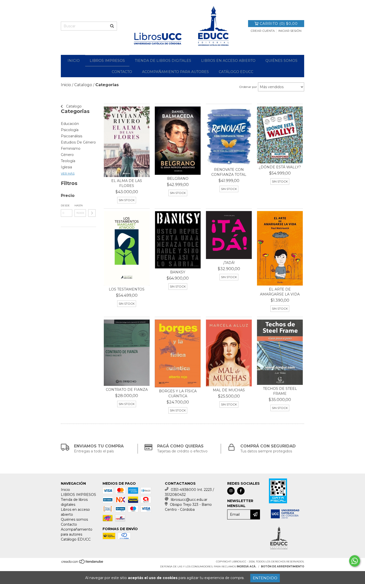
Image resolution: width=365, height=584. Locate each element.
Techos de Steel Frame (280, 391)
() (279, 23)
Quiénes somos (281, 60)
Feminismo (70, 148)
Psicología (69, 130)
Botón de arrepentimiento (282, 566)
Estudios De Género (78, 142)
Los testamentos (127, 289)
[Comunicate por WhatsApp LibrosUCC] (354, 561)
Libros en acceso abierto (228, 60)
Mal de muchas (229, 390)
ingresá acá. (246, 566)
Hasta (78, 205)
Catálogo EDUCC (236, 72)
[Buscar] (112, 26)
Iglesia (66, 167)
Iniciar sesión (289, 31)
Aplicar (92, 213)
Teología (68, 161)
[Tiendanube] (82, 563)
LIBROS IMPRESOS (107, 60)
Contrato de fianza (127, 389)
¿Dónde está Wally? (280, 167)
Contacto (122, 72)
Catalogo (73, 106)
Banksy (177, 272)
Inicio (74, 60)
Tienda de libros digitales (163, 60)
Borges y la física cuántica (178, 393)
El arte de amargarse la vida (280, 291)
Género (67, 154)
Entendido (265, 578)
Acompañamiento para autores (175, 72)
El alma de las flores (126, 183)
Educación (70, 123)
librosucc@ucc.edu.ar (189, 499)
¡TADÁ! (229, 262)
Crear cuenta (263, 31)
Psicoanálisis (71, 136)
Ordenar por (248, 87)
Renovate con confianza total (228, 172)
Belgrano (177, 178)
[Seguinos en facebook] (241, 491)
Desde (65, 205)
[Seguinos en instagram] (231, 491)
